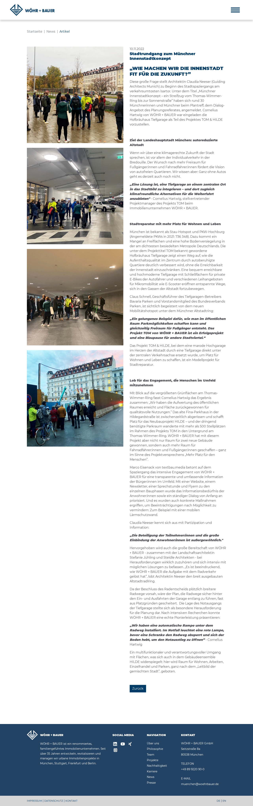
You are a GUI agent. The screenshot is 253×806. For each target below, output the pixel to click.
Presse (151, 782)
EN (224, 800)
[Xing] (130, 745)
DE (218, 800)
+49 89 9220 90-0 (192, 769)
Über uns (153, 743)
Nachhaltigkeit (157, 765)
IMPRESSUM (34, 800)
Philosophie (155, 748)
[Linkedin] (115, 745)
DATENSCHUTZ (53, 800)
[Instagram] (115, 751)
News (150, 777)
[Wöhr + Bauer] (32, 10)
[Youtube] (123, 745)
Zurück (137, 688)
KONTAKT (71, 800)
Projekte (152, 760)
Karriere (152, 771)
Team (150, 754)
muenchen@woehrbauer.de (200, 784)
